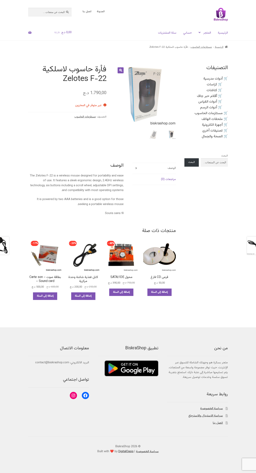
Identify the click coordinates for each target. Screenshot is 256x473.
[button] (121, 70)
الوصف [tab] (172, 168)
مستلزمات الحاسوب (201, 47)
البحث (224, 156)
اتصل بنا (87, 12)
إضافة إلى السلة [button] (159, 292)
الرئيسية (223, 33)
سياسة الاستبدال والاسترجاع (205, 415)
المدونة (101, 12)
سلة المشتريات (167, 33)
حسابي (187, 33)
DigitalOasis (126, 451)
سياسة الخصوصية (211, 408)
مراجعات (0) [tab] (168, 179)
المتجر (207, 33)
